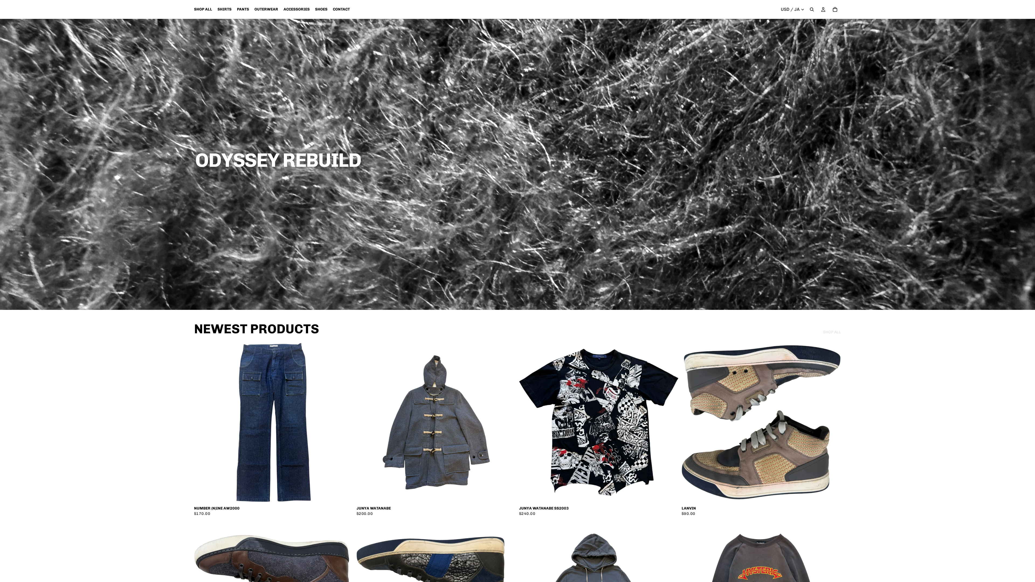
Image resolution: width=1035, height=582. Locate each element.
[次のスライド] (345, 422)
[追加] (345, 493)
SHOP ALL (832, 332)
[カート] (835, 9)
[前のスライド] (202, 422)
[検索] (812, 9)
